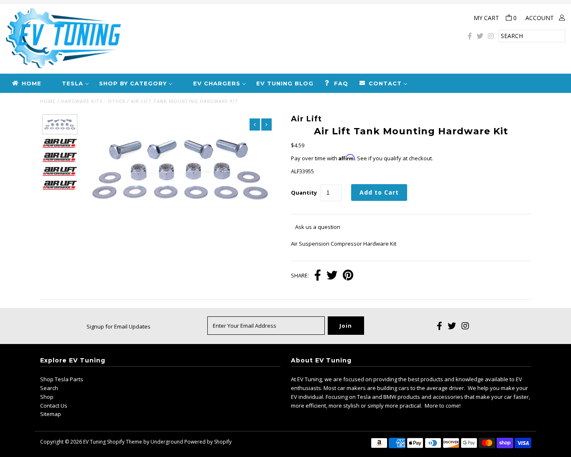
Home (48, 101)
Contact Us (53, 405)
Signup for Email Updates (118, 326)
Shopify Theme (124, 441)
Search (49, 388)
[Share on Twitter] (331, 276)
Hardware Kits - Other (93, 101)
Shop (47, 397)
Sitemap (50, 414)
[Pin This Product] (348, 276)
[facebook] (470, 36)
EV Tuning (94, 441)
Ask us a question (317, 227)
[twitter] (480, 36)
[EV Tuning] (190, 38)
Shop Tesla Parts (61, 379)
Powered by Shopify (208, 441)
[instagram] (491, 36)
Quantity (304, 192)
